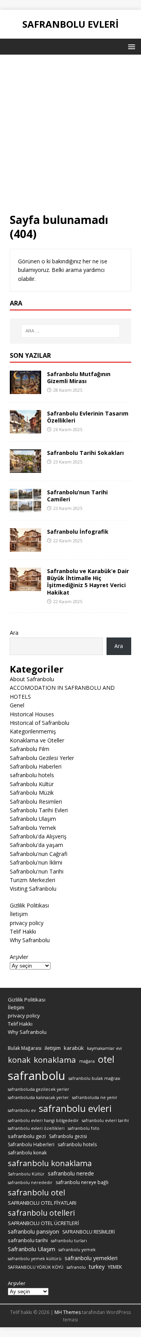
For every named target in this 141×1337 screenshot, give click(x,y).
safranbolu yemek (77, 1249)
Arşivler (19, 957)
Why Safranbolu (30, 940)
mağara (87, 1061)
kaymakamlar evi (104, 1048)
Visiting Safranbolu (33, 888)
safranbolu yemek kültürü (34, 1258)
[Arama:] (70, 330)
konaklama (55, 1059)
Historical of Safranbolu (39, 722)
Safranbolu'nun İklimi (36, 862)
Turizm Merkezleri (32, 880)
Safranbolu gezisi (68, 1136)
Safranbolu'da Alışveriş (38, 836)
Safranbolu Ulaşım (33, 818)
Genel (17, 705)
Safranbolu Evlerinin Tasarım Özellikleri (87, 417)
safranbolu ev (22, 1110)
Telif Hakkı (23, 931)
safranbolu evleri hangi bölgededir (43, 1120)
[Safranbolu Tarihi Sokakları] (25, 468)
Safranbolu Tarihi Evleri (39, 810)
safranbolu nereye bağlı (82, 1182)
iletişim (53, 1047)
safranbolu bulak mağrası (94, 1078)
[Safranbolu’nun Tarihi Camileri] (25, 507)
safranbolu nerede (71, 1173)
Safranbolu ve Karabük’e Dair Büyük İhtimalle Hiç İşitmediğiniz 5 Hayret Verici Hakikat (88, 581)
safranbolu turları (69, 1240)
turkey (97, 1266)
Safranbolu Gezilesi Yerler (42, 758)
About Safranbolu (32, 679)
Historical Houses (32, 714)
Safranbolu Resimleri (36, 801)
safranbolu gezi (27, 1136)
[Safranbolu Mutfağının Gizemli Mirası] (25, 389)
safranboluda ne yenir (95, 1097)
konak (19, 1060)
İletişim (19, 914)
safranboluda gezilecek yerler (38, 1089)
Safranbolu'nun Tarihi (36, 871)
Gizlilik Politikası (29, 905)
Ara (14, 632)
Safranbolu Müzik (32, 792)
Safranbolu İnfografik (77, 531)
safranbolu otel (36, 1192)
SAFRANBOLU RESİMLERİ (88, 1232)
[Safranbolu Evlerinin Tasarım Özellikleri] (25, 428)
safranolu (76, 1267)
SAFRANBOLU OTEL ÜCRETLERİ (43, 1223)
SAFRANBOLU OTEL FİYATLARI (42, 1202)
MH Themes (67, 1312)
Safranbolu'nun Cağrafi (38, 854)
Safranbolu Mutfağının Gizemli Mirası (78, 377)
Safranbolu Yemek (33, 827)
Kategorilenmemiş (33, 731)
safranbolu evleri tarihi (105, 1120)
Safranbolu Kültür (32, 784)
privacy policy (26, 923)
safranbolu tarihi (28, 1240)
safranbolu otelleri (41, 1212)
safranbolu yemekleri (91, 1258)
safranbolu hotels (32, 775)
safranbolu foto (83, 1128)
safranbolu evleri (75, 1108)
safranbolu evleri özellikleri (36, 1128)
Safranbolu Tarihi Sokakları (85, 452)
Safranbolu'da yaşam (36, 845)
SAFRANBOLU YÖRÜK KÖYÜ (35, 1267)
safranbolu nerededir (30, 1182)
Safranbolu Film (29, 749)
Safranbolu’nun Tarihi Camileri (77, 495)
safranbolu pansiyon (33, 1231)
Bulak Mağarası (25, 1048)
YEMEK (115, 1267)
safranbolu (36, 1075)
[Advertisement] (70, 138)
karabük (74, 1047)
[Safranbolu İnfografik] (25, 547)
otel (106, 1059)
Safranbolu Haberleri (35, 766)
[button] (130, 46)
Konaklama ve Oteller (37, 740)
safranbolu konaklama (50, 1163)
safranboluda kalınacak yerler (38, 1097)
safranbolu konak (27, 1152)
